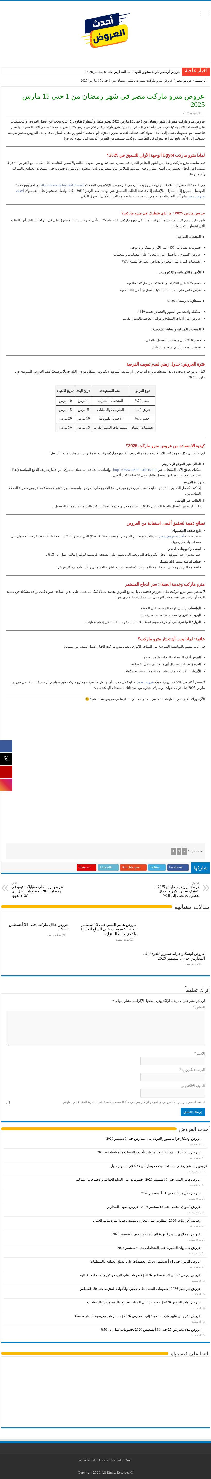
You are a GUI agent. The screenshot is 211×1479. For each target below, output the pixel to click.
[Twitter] (109, 1466)
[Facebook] (114, 1466)
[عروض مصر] (105, 30)
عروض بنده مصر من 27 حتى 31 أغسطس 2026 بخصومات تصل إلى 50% (151, 1330)
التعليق (199, 1007)
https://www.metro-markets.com (62, 185)
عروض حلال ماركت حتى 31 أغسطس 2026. (170, 1193)
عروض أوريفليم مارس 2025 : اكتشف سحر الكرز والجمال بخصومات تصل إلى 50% (178, 889)
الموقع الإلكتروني (193, 1086)
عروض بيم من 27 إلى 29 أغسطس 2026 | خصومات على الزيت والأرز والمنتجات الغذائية (140, 1275)
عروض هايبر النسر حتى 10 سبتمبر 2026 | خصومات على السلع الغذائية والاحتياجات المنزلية (108, 929)
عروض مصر (183, 80)
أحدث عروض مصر (171, 536)
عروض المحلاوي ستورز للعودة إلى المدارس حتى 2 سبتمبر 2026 (156, 1234)
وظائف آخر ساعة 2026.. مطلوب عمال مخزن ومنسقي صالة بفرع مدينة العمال (147, 1220)
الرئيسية (201, 80)
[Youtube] (105, 1466)
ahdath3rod (87, 1460)
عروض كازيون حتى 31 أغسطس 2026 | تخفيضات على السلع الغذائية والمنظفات (145, 1261)
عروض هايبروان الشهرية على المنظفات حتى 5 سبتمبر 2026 (159, 1248)
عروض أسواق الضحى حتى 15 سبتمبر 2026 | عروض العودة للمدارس (153, 1207)
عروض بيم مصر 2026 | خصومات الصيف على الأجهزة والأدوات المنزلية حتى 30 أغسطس (140, 1289)
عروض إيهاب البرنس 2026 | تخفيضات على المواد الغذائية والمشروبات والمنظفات (144, 1302)
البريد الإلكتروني (192, 1070)
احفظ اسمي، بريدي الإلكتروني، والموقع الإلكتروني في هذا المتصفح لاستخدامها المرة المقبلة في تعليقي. (133, 1102)
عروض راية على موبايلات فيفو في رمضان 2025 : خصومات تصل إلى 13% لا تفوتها (37, 889)
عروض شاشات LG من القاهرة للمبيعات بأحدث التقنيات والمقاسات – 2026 (149, 1152)
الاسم (199, 1053)
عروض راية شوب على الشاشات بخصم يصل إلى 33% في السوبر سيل (159, 1166)
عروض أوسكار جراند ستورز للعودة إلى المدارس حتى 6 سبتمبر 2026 (133, 72)
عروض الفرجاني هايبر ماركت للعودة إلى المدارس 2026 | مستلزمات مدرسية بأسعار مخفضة (137, 1316)
